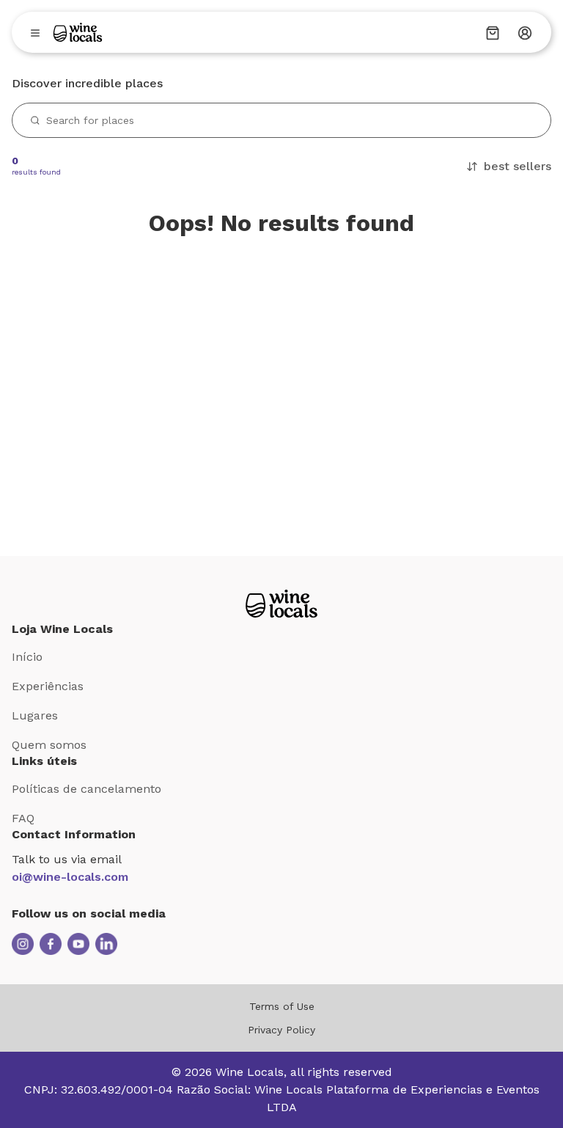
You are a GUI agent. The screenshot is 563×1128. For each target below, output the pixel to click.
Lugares (35, 715)
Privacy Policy (281, 1030)
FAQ (23, 818)
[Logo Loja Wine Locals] (281, 603)
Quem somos (49, 745)
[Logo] (78, 32)
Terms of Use (281, 1006)
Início (27, 657)
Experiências (48, 686)
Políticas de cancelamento (86, 789)
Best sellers (517, 166)
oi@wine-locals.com (70, 877)
